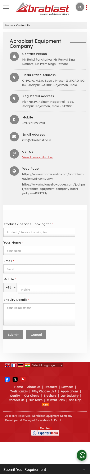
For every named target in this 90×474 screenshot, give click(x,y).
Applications (69, 391)
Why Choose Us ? (44, 391)
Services (67, 387)
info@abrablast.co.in (36, 140)
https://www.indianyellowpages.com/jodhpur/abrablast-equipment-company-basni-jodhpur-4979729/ (53, 189)
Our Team (35, 400)
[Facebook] (7, 379)
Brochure (50, 396)
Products (51, 387)
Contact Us (16, 400)
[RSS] (45, 404)
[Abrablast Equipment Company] (42, 9)
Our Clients (31, 396)
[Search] (80, 7)
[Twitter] (15, 379)
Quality (15, 396)
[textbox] (39, 232)
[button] (37, 157)
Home (9, 25)
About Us (33, 387)
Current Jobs (56, 400)
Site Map (75, 400)
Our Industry (69, 396)
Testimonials (19, 391)
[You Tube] (23, 379)
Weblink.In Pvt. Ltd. (52, 420)
